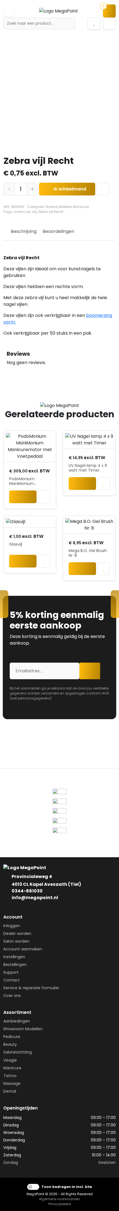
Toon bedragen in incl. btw (67, 1186)
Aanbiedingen (16, 1021)
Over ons (12, 995)
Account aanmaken (22, 949)
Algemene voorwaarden (59, 1199)
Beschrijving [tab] (24, 231)
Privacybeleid (59, 1204)
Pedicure (11, 1036)
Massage (11, 1083)
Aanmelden (91, 671)
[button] (8, 11)
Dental (9, 1091)
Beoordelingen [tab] (58, 231)
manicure (22, 211)
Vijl (34, 211)
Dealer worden (17, 933)
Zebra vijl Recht (50, 211)
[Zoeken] (69, 23)
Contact (11, 980)
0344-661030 (27, 891)
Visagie (10, 1060)
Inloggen (11, 925)
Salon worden (16, 941)
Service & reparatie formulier (31, 988)
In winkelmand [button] (23, 498)
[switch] (33, 1187)
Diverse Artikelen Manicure (67, 206)
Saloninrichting (17, 1052)
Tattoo (10, 1075)
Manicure (12, 1068)
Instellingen (14, 957)
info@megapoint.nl (35, 897)
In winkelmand (70, 189)
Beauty (10, 1044)
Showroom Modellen (23, 1029)
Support (11, 972)
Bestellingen (15, 964)
